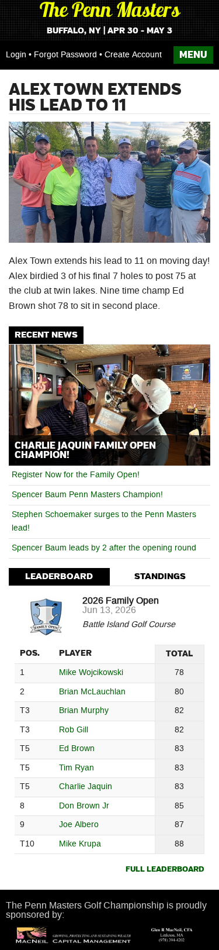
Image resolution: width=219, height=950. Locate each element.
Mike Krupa (80, 844)
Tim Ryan (76, 768)
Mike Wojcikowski (91, 673)
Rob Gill (73, 730)
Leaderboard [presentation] (59, 576)
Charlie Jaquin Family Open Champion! (85, 450)
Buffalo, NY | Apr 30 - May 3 (109, 31)
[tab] (59, 577)
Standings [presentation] (160, 576)
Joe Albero (79, 825)
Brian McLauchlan (92, 692)
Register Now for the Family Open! (76, 475)
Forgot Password (65, 55)
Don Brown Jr (84, 806)
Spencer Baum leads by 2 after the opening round (104, 548)
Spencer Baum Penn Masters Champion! (87, 495)
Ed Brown (77, 749)
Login (16, 55)
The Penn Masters (110, 12)
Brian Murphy (84, 711)
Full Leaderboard (165, 869)
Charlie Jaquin (85, 787)
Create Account (133, 55)
